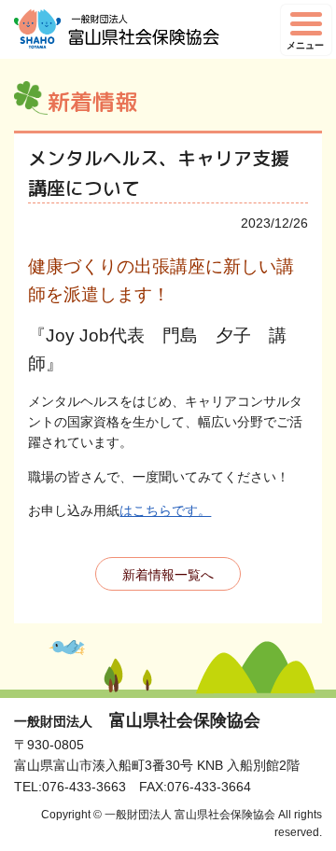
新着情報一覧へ (168, 574)
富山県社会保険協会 (137, 720)
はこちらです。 (165, 510)
